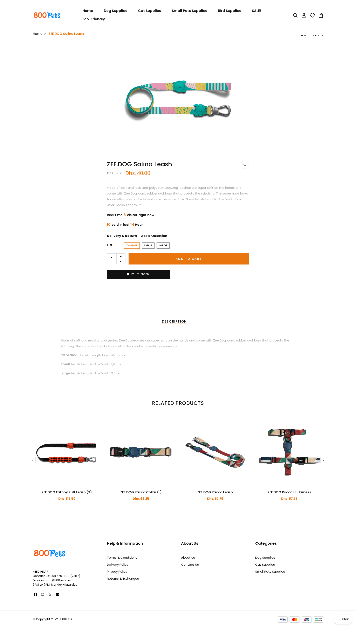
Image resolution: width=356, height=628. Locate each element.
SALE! (256, 10)
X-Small (131, 245)
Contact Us (190, 564)
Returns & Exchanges (123, 578)
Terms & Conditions (122, 557)
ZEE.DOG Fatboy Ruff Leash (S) (67, 492)
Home (87, 10)
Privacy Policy (117, 571)
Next (316, 35)
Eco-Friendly (93, 19)
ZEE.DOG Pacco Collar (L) (141, 492)
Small (148, 245)
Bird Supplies (229, 10)
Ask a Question (154, 235)
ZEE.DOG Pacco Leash (215, 492)
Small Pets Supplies (189, 10)
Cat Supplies (149, 10)
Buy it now (138, 274)
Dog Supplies (115, 10)
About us (188, 557)
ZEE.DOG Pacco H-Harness (289, 492)
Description (174, 321)
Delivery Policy (117, 564)
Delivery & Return (122, 235)
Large (163, 245)
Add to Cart (189, 259)
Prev (304, 35)
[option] (178, 98)
